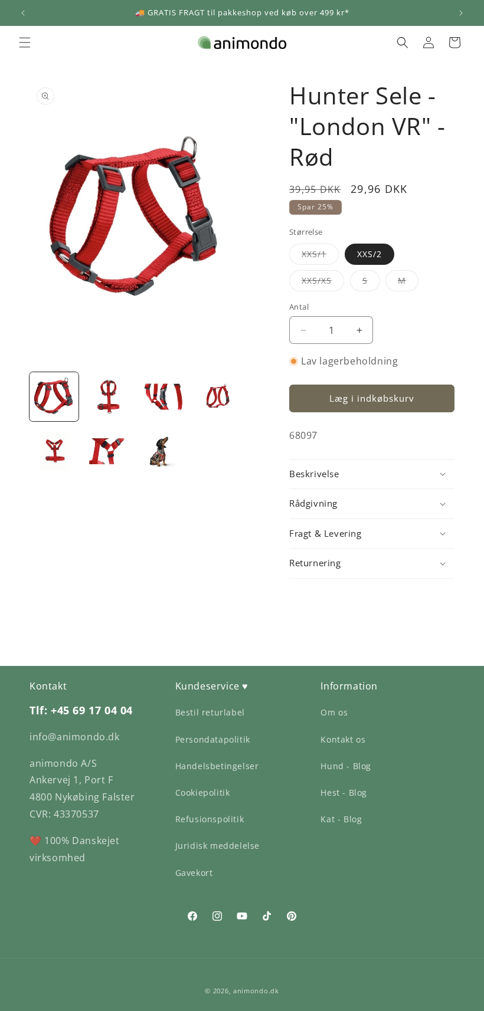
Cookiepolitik (202, 792)
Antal (299, 306)
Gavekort (194, 872)
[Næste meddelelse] (461, 13)
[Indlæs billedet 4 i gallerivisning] (218, 396)
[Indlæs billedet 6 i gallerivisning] (108, 451)
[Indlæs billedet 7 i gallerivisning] (163, 451)
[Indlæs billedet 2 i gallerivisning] (108, 396)
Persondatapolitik (212, 739)
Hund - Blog (346, 766)
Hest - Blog (344, 792)
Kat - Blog (341, 819)
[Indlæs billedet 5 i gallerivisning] (54, 451)
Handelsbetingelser (217, 766)
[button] (25, 42)
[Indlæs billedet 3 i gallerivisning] (163, 396)
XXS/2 (369, 254)
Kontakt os (343, 739)
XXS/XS (323, 282)
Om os (334, 712)
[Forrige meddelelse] (23, 13)
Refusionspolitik (209, 819)
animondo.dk (256, 990)
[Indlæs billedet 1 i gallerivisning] (54, 396)
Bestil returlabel (210, 712)
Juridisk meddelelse (217, 845)
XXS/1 (320, 256)
